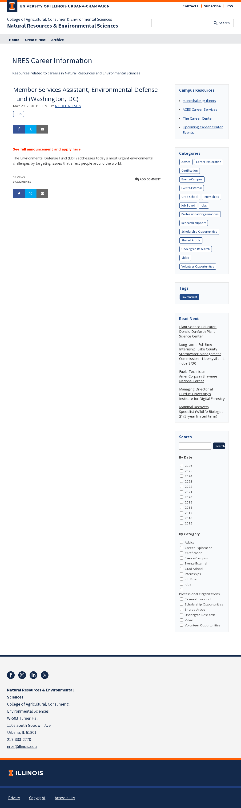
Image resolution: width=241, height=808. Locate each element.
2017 (188, 513)
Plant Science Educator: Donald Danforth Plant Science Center (198, 331)
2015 (188, 523)
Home (14, 39)
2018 (188, 507)
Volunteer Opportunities (197, 266)
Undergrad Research (195, 249)
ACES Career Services (200, 109)
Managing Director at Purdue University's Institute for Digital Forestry (202, 394)
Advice (185, 162)
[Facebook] (11, 675)
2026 (188, 465)
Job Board (188, 205)
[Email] (42, 129)
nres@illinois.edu (22, 747)
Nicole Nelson (68, 106)
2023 (188, 481)
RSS (229, 6)
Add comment (150, 179)
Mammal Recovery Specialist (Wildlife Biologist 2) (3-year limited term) (201, 411)
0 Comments (22, 182)
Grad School (189, 197)
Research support (193, 223)
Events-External (191, 188)
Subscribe (212, 6)
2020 (188, 497)
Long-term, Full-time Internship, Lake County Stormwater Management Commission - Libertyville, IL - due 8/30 (202, 353)
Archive (57, 39)
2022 (188, 486)
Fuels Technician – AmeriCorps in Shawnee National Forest (198, 376)
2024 (188, 476)
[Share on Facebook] (19, 129)
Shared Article (190, 240)
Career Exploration (208, 162)
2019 (188, 502)
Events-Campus (191, 179)
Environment (189, 297)
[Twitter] (45, 675)
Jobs (18, 114)
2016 (188, 518)
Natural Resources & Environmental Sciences (62, 25)
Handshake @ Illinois (199, 100)
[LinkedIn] (33, 675)
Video (185, 258)
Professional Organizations (200, 214)
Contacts (190, 6)
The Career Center (198, 118)
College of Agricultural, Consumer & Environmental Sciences (59, 19)
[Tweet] (30, 129)
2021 (188, 492)
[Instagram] (22, 675)
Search (224, 23)
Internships (211, 197)
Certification (189, 171)
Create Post (35, 39)
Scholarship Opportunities (199, 232)
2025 (188, 471)
